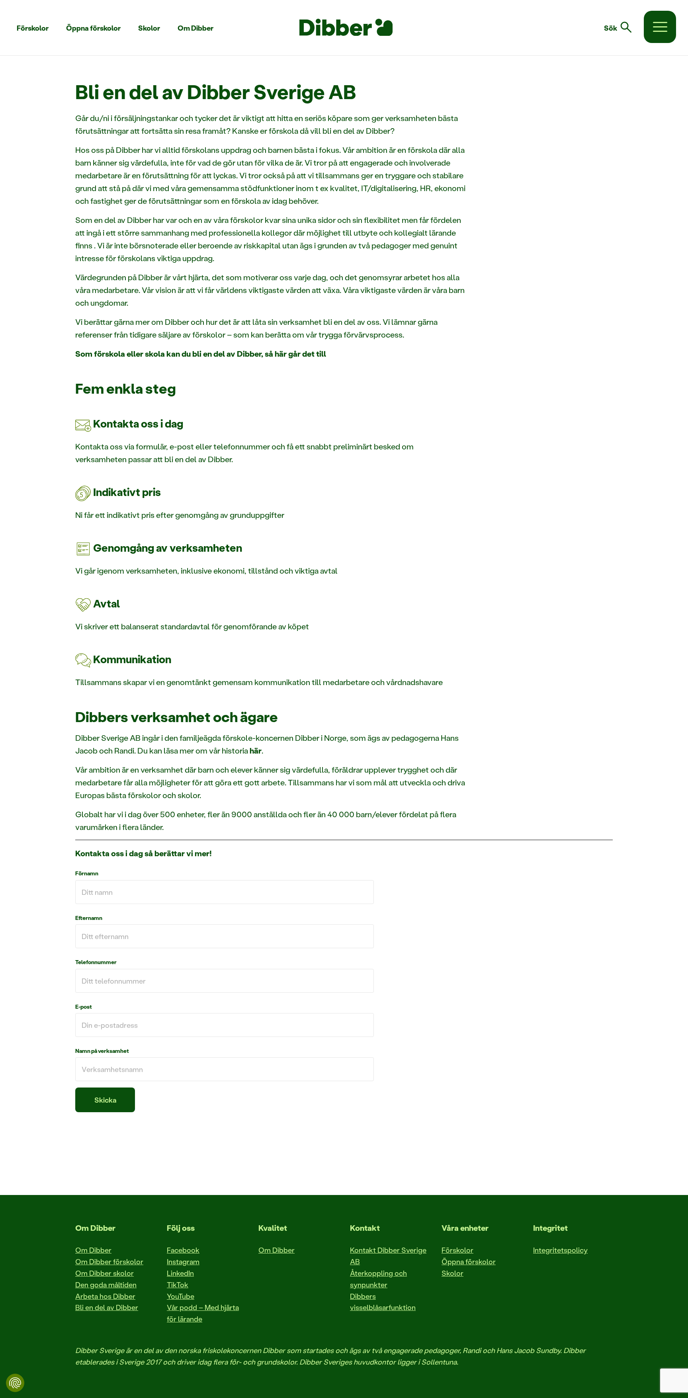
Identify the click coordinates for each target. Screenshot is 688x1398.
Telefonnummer (96, 962)
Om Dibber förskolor (109, 1261)
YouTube (180, 1296)
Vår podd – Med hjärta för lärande (203, 1313)
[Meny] (660, 27)
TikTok (177, 1284)
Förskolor (457, 1250)
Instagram (183, 1261)
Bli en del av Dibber (106, 1307)
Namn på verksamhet (102, 1050)
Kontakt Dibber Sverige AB (388, 1255)
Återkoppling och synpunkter (378, 1278)
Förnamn (86, 873)
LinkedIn (180, 1273)
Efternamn (88, 918)
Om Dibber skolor (104, 1273)
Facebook (183, 1250)
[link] (623, 27)
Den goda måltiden (106, 1284)
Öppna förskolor (469, 1261)
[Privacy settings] (15, 1383)
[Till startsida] (346, 27)
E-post (83, 1006)
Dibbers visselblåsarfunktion (383, 1301)
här (256, 750)
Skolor (452, 1273)
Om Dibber (93, 1250)
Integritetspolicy (560, 1250)
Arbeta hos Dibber (105, 1296)
